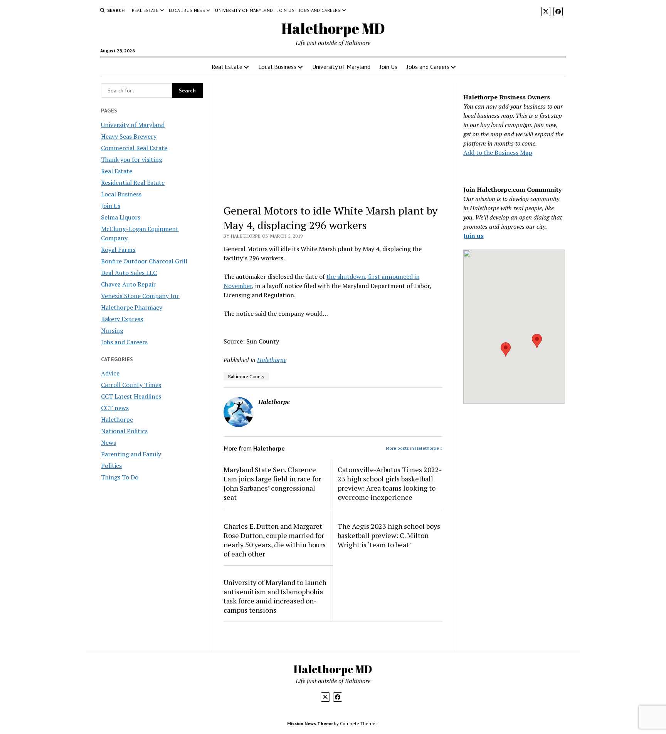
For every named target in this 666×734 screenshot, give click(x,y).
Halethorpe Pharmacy (131, 307)
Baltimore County (246, 376)
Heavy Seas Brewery (128, 136)
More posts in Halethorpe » (414, 448)
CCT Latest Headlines (131, 396)
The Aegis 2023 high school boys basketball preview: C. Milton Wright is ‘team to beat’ (389, 535)
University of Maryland (244, 10)
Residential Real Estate (133, 182)
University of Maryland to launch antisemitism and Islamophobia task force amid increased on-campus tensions (275, 596)
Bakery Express (122, 319)
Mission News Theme (310, 723)
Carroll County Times (131, 384)
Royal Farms (118, 249)
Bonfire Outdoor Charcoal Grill (144, 261)
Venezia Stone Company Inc (140, 296)
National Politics (124, 431)
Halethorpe (117, 419)
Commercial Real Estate (134, 148)
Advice (110, 373)
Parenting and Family (131, 454)
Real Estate (145, 10)
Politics (111, 465)
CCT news (115, 408)
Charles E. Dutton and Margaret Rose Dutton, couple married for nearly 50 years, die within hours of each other (275, 539)
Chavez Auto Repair (128, 284)
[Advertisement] (333, 140)
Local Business (187, 10)
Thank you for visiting (131, 159)
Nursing (112, 330)
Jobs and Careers (320, 10)
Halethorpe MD (333, 28)
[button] (506, 349)
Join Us (286, 10)
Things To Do (119, 477)
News (108, 442)
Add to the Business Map (497, 152)
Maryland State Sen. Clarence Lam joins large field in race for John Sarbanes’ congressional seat (272, 483)
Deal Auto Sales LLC (129, 272)
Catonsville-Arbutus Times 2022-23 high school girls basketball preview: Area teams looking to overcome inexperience (390, 483)
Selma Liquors (120, 217)
